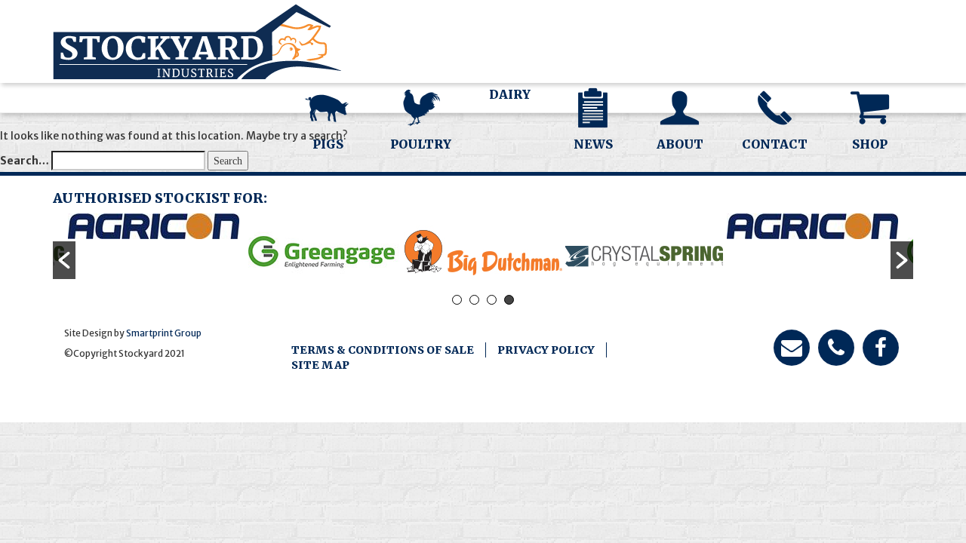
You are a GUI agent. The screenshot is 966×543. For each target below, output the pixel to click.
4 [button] (509, 300)
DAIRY (510, 94)
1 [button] (457, 300)
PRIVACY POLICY (546, 350)
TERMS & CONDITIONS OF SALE (382, 350)
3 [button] (492, 300)
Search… (24, 160)
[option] (153, 226)
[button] (64, 260)
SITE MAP (320, 365)
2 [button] (474, 300)
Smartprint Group (164, 333)
